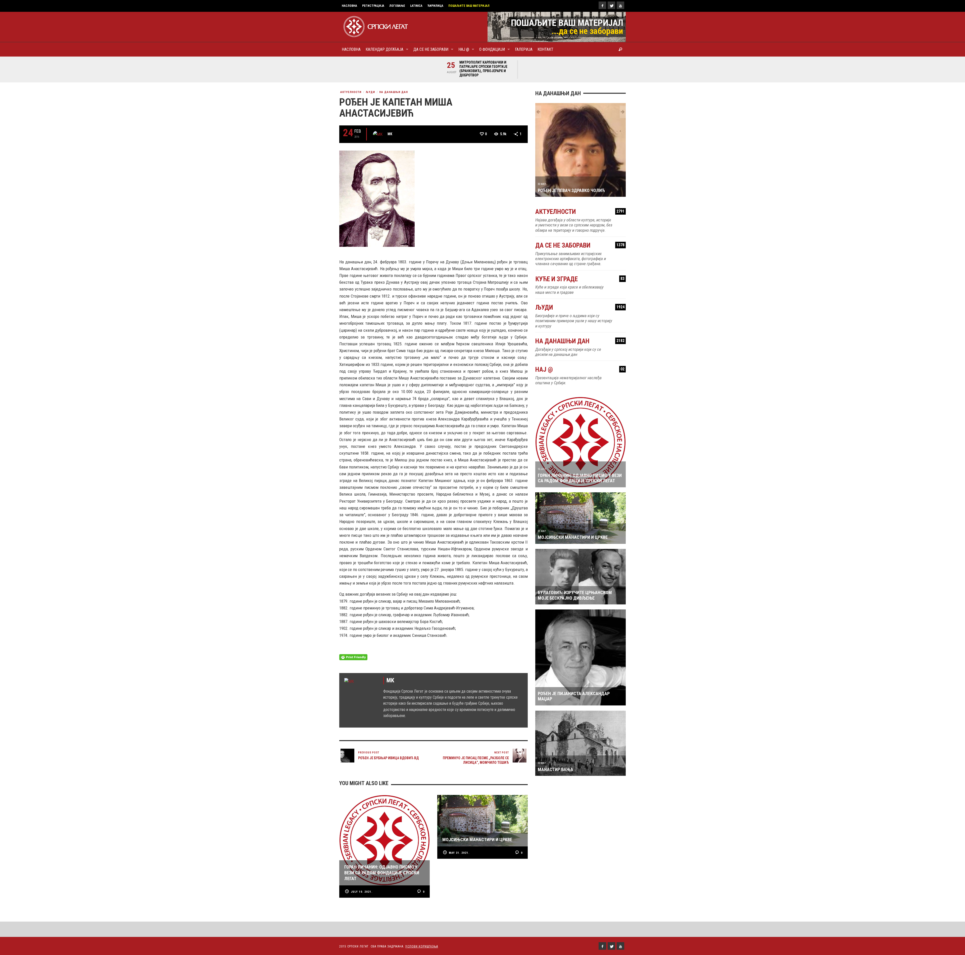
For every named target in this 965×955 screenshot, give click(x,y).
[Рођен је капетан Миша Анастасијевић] (377, 198)
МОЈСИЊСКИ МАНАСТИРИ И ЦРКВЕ (573, 517)
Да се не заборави (579, 225)
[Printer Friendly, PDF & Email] (353, 657)
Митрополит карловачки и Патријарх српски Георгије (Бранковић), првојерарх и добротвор (483, 68)
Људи (370, 92)
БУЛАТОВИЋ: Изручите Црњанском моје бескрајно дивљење (575, 575)
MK (390, 134)
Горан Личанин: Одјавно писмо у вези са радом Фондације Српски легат (580, 458)
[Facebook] (602, 5)
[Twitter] (611, 5)
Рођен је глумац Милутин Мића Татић (580, 170)
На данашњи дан (393, 92)
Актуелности (350, 92)
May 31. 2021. (459, 852)
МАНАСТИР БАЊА (555, 749)
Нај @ (579, 349)
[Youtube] (620, 5)
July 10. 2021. (361, 891)
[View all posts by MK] (378, 134)
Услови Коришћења (421, 946)
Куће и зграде (579, 259)
